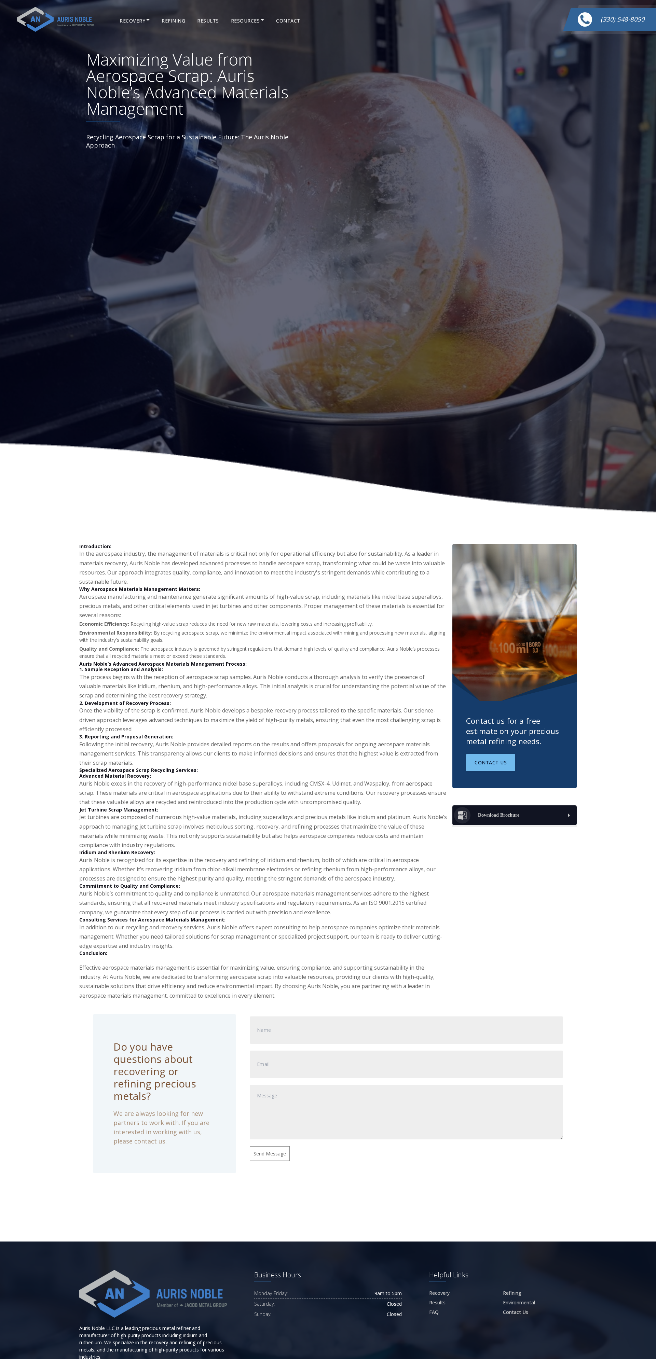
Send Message (270, 1153)
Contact (288, 20)
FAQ (434, 1312)
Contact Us (491, 762)
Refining (173, 20)
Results (208, 20)
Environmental (519, 1302)
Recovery (132, 20)
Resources (245, 20)
